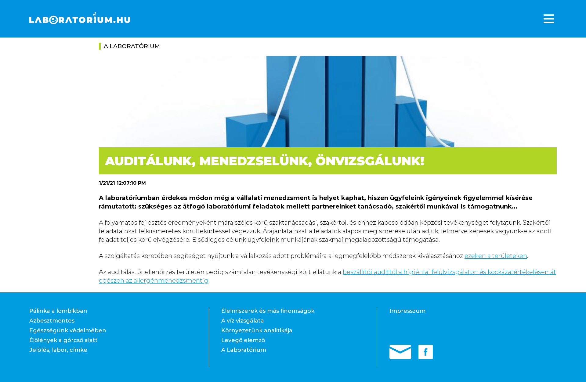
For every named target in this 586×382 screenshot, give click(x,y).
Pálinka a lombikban (58, 311)
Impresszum (407, 311)
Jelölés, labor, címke (58, 350)
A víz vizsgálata (242, 320)
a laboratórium (132, 46)
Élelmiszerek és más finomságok (267, 311)
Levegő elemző (243, 340)
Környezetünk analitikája (256, 330)
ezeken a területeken (496, 255)
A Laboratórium (243, 350)
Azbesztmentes (51, 320)
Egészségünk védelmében (67, 330)
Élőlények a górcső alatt (63, 340)
